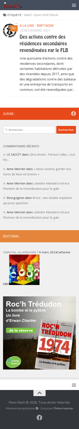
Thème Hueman (63, 408)
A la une (27, 25)
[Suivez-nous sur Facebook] (73, 113)
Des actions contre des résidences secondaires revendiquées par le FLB (44, 44)
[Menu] (74, 5)
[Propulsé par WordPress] (36, 408)
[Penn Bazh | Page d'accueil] (16, 5)
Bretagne (45, 25)
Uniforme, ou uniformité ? (20, 252)
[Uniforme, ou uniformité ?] (24, 284)
